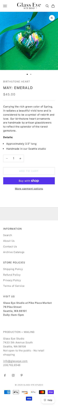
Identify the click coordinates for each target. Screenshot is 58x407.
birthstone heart (16, 81)
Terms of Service (14, 285)
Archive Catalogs (13, 252)
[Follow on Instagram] (13, 375)
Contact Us (10, 246)
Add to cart (29, 171)
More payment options (29, 188)
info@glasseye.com (15, 361)
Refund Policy (12, 274)
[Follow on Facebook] (4, 375)
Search (7, 235)
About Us (9, 240)
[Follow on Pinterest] (21, 375)
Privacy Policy (12, 280)
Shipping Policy (13, 269)
